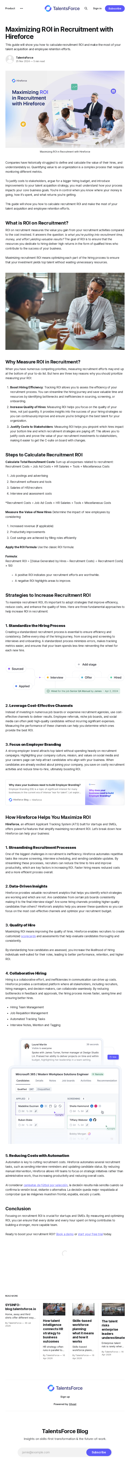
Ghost (72, 1404)
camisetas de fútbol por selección (46, 1185)
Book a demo (65, 1234)
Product (10, 8)
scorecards (28, 936)
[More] (21, 8)
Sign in (97, 8)
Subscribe (115, 8)
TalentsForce (24, 57)
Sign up (65, 1396)
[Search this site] (86, 8)
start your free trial (90, 1234)
